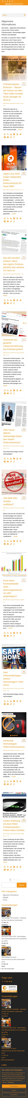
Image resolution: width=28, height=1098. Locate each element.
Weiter (20, 129)
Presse (22, 103)
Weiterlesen (11, 1082)
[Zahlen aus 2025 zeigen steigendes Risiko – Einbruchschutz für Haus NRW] (14, 158)
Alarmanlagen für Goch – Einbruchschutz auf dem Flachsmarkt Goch (13, 959)
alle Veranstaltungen (8, 968)
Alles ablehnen (14, 1094)
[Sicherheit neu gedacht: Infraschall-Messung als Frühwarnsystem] (14, 324)
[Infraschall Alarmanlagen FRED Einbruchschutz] (14, 724)
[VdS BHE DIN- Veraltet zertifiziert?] (14, 482)
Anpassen (14, 1090)
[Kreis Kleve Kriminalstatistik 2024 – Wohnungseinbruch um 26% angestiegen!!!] (14, 564)
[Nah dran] (26, 1069)
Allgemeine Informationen (15, 103)
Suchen (21, 885)
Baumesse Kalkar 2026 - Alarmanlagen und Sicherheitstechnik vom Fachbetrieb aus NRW (14, 939)
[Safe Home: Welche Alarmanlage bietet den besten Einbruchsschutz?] (14, 414)
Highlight (22, 352)
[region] (14, 1082)
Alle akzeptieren (14, 1086)
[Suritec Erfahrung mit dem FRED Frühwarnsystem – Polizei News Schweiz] (14, 805)
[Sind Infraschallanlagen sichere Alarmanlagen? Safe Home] (14, 656)
